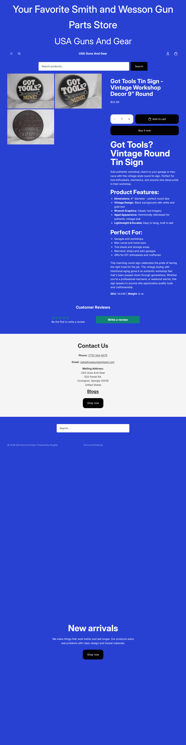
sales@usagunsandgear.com (97, 362)
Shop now (93, 402)
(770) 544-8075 (97, 355)
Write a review (118, 319)
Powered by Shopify (47, 445)
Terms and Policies (93, 445)
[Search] (19, 54)
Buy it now (144, 130)
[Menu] (11, 53)
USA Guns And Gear (26, 445)
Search (139, 66)
